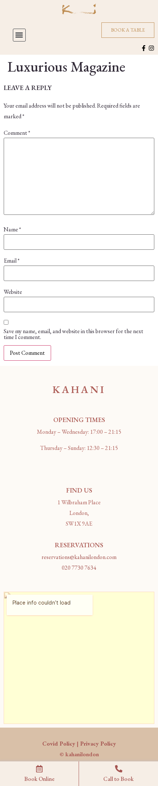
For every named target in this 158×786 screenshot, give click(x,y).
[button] (19, 35)
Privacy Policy (98, 743)
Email (11, 261)
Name (12, 229)
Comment (17, 133)
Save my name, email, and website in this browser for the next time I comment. (73, 334)
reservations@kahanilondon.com (79, 557)
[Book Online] (39, 768)
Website (13, 292)
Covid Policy (58, 743)
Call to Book (118, 779)
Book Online (39, 779)
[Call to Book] (118, 768)
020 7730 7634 (79, 568)
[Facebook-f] (144, 48)
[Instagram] (151, 48)
